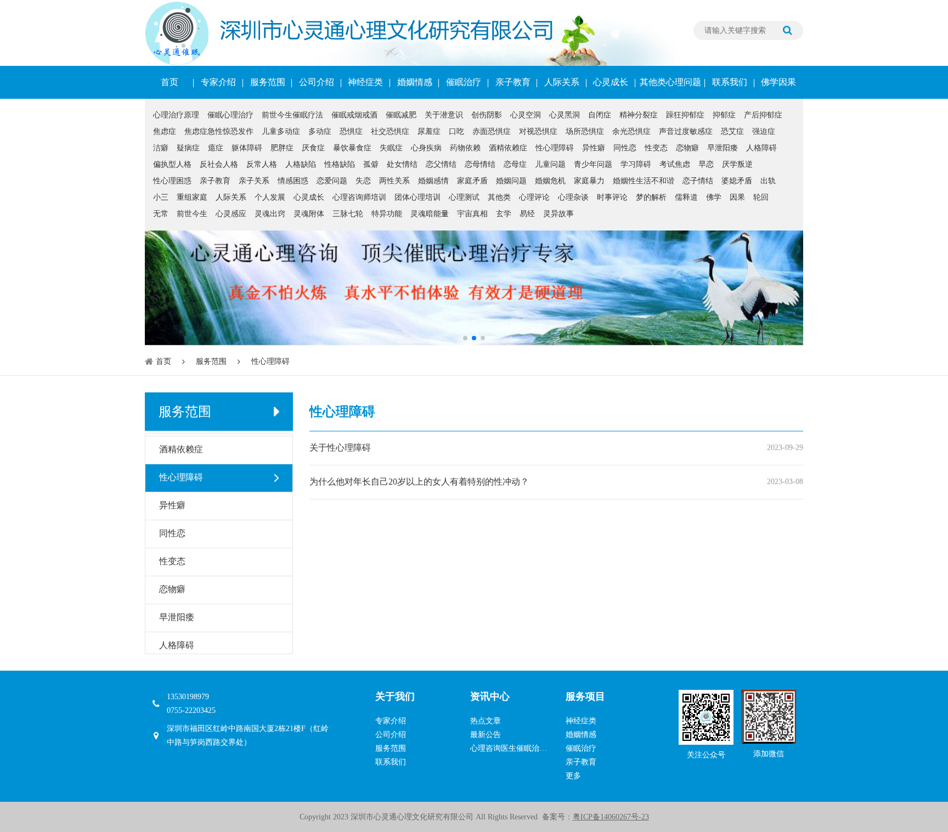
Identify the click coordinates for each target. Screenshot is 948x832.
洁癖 (160, 148)
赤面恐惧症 (491, 131)
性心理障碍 (554, 148)
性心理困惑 (172, 181)
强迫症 (763, 131)
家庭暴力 (589, 181)
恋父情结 (441, 164)
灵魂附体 (309, 214)
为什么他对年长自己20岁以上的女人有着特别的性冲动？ (419, 481)
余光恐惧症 (631, 131)
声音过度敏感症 (686, 131)
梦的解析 (651, 197)
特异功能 (386, 214)
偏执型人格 (172, 164)
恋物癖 (687, 148)
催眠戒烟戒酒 (354, 115)
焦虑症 (164, 131)
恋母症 (515, 164)
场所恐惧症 (585, 131)
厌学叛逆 (737, 164)
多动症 (319, 131)
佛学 (713, 197)
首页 (169, 82)
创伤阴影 (486, 115)
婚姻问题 (511, 181)
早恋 (706, 164)
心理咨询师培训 (359, 197)
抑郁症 (724, 115)
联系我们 (729, 82)
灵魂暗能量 (429, 214)
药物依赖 (465, 148)
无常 (160, 214)
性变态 (656, 148)
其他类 (499, 197)
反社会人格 (219, 164)
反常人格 (261, 164)
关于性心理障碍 (340, 447)
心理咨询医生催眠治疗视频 (512, 748)
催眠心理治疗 (230, 115)
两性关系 (394, 181)
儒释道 (686, 197)
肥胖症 (282, 148)
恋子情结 (697, 181)
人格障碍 (761, 148)
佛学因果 (778, 82)
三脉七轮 (347, 214)
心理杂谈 (573, 197)
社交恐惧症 (390, 131)
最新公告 (485, 734)
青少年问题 (593, 164)
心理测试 (464, 197)
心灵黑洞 (564, 115)
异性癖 (593, 148)
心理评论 (534, 197)
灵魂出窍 (270, 214)
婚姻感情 (433, 181)
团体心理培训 (417, 197)
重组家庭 (192, 197)
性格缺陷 (339, 164)
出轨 (768, 181)
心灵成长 (610, 82)
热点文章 (485, 721)
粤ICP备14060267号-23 (611, 817)
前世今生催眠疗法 (292, 115)
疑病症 (188, 148)
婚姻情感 (414, 82)
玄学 (503, 214)
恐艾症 (732, 131)
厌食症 (313, 148)
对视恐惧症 (538, 131)
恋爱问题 (332, 181)
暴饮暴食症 (352, 148)
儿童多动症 (281, 131)
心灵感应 (231, 214)
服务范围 (267, 82)
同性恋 (624, 148)
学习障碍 (635, 164)
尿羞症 (429, 131)
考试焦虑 (674, 164)
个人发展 (270, 197)
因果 (737, 197)
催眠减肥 (401, 115)
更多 (573, 776)
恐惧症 (351, 131)
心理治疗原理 (176, 115)
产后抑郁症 (763, 115)
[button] (465, 338)
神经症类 (365, 82)
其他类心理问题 (670, 82)
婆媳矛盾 (736, 181)
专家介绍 (218, 82)
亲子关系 (254, 181)
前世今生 (192, 214)
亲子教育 (513, 82)
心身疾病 (426, 148)
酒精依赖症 (508, 148)
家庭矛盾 (472, 181)
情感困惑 (293, 181)
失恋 (363, 181)
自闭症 (599, 115)
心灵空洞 (525, 115)
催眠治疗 (463, 82)
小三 (160, 197)
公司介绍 (316, 82)
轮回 (761, 197)
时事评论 (612, 197)
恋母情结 (480, 164)
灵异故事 (558, 214)
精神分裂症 (638, 115)
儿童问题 (550, 164)
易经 (527, 214)
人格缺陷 (300, 164)
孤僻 (371, 164)
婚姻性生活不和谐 (643, 181)
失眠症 (391, 148)
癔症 (215, 148)
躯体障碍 (247, 148)
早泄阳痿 (722, 148)
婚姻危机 (550, 181)
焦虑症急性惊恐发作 (218, 131)
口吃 (456, 131)
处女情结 (402, 164)
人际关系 (561, 82)
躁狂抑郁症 (685, 115)
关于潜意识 (444, 115)
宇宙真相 (472, 214)
